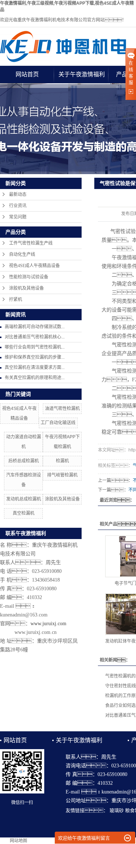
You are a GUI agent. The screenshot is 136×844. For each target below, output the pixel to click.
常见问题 (17, 217)
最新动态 (17, 194)
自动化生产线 (22, 254)
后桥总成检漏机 (23, 460)
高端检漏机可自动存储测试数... (35, 326)
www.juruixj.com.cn (36, 632)
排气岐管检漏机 (62, 475)
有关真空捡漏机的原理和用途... (35, 377)
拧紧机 (15, 299)
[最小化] (127, 838)
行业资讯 (17, 205)
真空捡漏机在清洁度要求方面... (35, 367)
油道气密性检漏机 (62, 408)
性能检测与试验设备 (28, 277)
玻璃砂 (117, 810)
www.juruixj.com (48, 623)
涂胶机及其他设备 (26, 288)
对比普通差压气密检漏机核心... (35, 336)
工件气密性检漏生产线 (31, 243)
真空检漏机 (23, 513)
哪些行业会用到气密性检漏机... (35, 347)
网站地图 (18, 840)
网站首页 (27, 74)
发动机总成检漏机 (23, 499)
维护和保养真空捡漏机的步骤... (35, 357)
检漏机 (62, 460)
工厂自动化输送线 (58, 422)
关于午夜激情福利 (81, 74)
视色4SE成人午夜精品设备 (34, 265)
